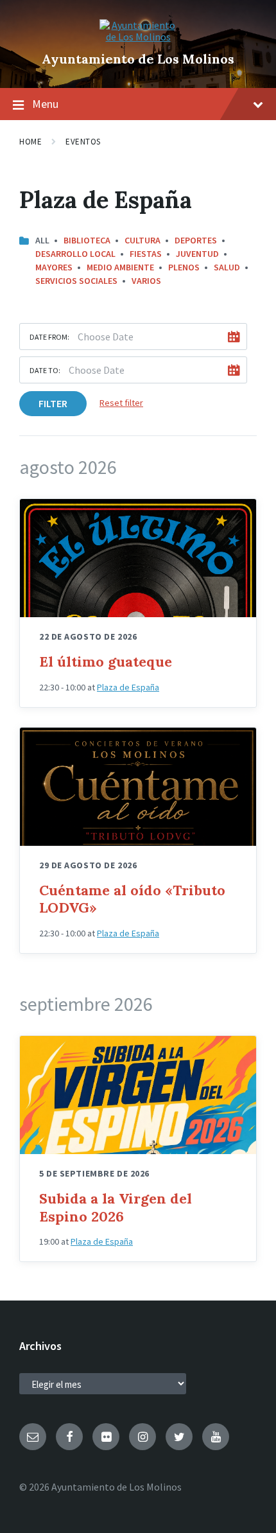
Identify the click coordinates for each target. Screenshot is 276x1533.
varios (146, 280)
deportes (196, 240)
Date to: (45, 370)
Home (30, 141)
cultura (142, 240)
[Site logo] (138, 36)
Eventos (83, 141)
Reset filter (121, 402)
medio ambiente (120, 267)
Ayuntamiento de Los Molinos (138, 59)
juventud (197, 253)
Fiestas (146, 253)
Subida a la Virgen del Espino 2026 (115, 1207)
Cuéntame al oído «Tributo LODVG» (132, 899)
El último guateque (105, 661)
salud (227, 267)
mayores (54, 267)
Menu (45, 103)
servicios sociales (76, 280)
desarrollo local (75, 253)
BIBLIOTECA (87, 240)
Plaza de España (128, 687)
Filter (53, 403)
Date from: (49, 337)
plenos (184, 267)
